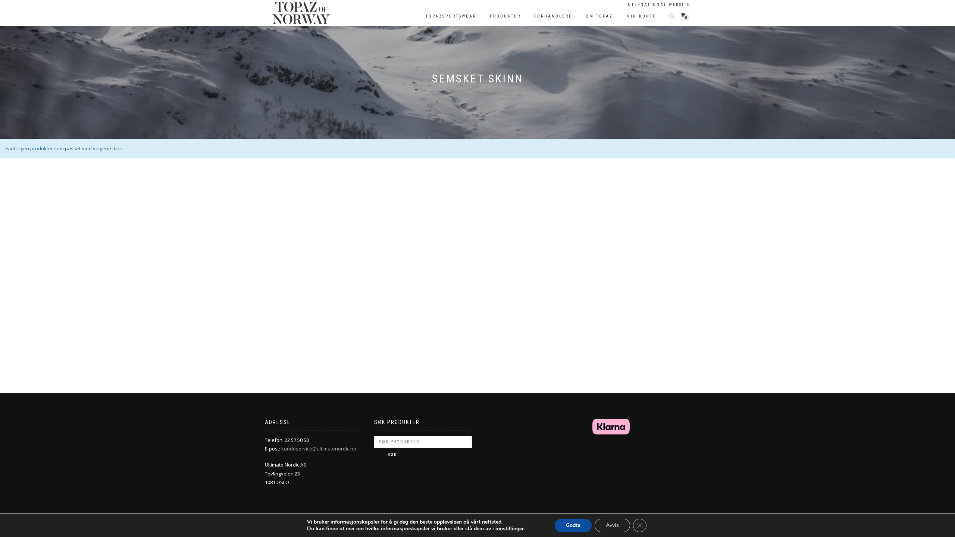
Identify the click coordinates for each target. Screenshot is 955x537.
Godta (573, 525)
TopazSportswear (451, 16)
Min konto (641, 16)
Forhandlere (553, 16)
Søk (392, 454)
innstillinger (509, 528)
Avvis (612, 525)
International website (658, 5)
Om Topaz (599, 16)
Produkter (505, 16)
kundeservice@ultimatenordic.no (318, 448)
